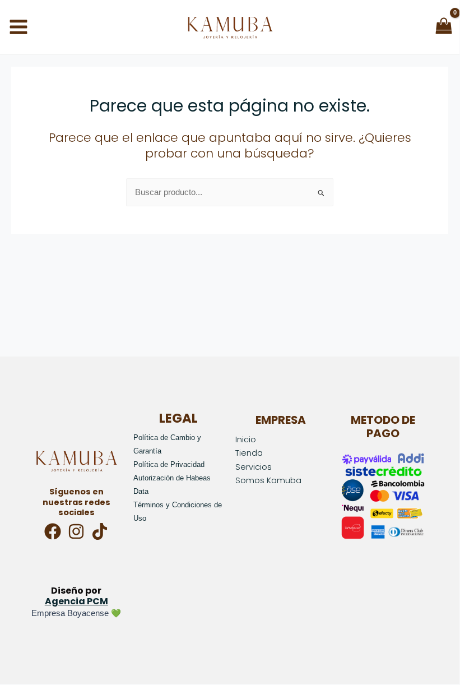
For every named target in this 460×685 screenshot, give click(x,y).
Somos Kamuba (268, 480)
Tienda (249, 453)
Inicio (245, 439)
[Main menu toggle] (18, 27)
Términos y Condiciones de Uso (177, 511)
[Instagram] (76, 531)
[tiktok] (99, 531)
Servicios (253, 467)
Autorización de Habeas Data (172, 485)
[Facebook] (52, 531)
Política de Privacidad (169, 464)
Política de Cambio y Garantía (167, 444)
